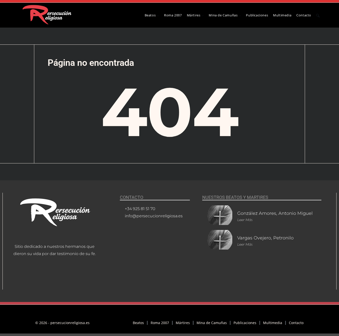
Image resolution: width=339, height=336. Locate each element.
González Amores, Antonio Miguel (275, 213)
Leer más (245, 220)
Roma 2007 (160, 322)
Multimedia (272, 322)
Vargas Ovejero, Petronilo (265, 238)
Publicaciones (245, 322)
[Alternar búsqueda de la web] (318, 15)
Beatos (138, 322)
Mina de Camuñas (212, 322)
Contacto (296, 322)
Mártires (183, 322)
